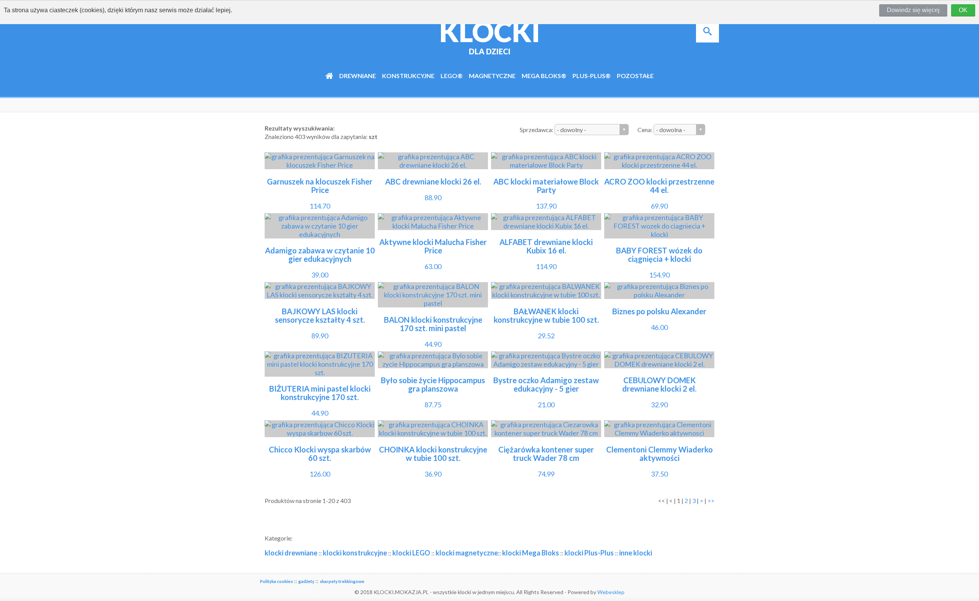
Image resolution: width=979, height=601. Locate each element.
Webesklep (610, 592)
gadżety (306, 581)
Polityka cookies (276, 581)
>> (710, 500)
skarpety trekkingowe (342, 581)
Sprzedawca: (537, 129)
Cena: (645, 129)
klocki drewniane (291, 553)
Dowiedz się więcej (913, 10)
